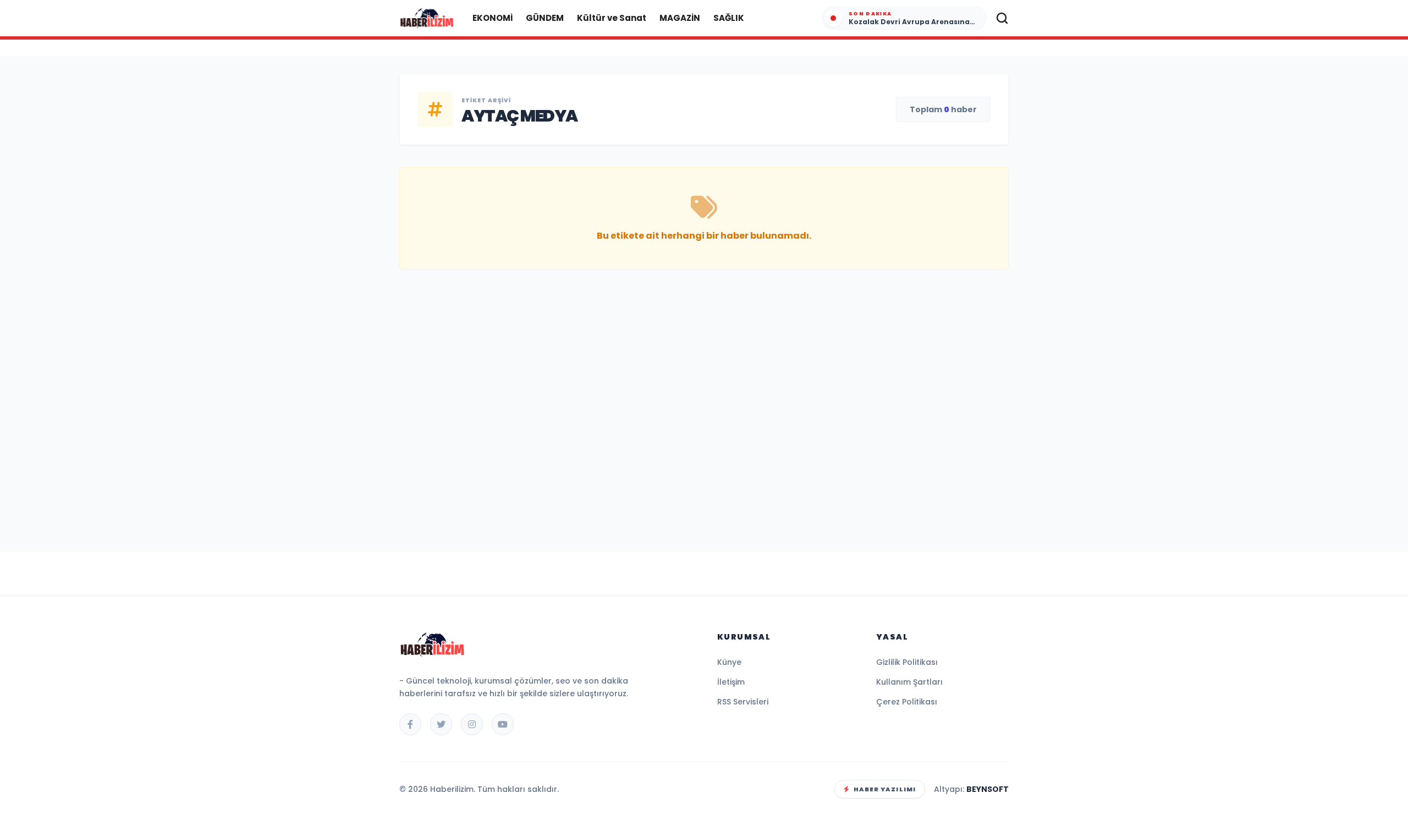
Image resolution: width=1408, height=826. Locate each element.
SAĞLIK (728, 18)
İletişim (731, 681)
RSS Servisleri (742, 701)
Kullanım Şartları (909, 681)
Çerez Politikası (906, 701)
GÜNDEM (545, 18)
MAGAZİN (679, 18)
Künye (729, 662)
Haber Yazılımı (885, 789)
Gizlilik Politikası (907, 662)
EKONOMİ (492, 18)
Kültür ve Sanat (611, 18)
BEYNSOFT (987, 789)
